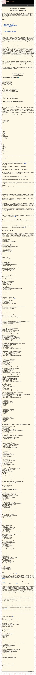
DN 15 (15, 216)
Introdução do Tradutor (7, 20)
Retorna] (15, 573)
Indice (16, 5)
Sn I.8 (13, 616)
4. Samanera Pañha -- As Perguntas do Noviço (10, 25)
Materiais (20, 5)
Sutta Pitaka (12, 5)
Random (24, 5)
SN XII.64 (25, 163)
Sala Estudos (7, 5)
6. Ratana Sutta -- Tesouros (8, 27)
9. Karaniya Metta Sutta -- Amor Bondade (10, 31)
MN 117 (24, 227)
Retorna (3, 582)
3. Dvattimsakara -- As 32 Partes (8, 24)
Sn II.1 (15, 298)
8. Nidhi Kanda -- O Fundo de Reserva (9, 30)
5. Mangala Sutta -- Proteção (8, 26)
